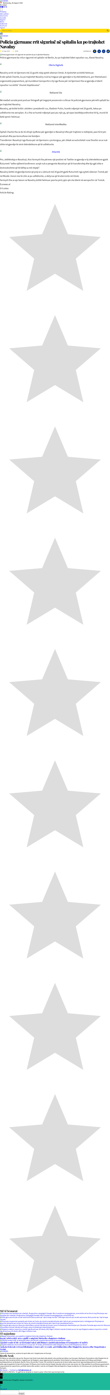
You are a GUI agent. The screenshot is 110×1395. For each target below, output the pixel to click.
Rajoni (2, 20)
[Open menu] (1, 34)
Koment (4, 1389)
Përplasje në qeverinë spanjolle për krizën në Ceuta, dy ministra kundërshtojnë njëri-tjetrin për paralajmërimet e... (52, 1322)
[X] (6, 7)
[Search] (1, 38)
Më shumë (4, 1370)
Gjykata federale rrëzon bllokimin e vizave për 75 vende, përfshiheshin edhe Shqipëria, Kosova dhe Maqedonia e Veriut (53, 1348)
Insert (21, 1394)
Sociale (3, 18)
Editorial (3, 24)
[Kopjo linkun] (108, 51)
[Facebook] (0, 7)
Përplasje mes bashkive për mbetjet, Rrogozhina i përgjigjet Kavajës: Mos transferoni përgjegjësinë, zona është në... (53, 1314)
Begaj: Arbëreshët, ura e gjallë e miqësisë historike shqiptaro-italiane (32, 1338)
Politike (3, 12)
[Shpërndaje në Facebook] (94, 51)
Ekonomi (4, 16)
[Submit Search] (108, 31)
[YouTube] (2, 7)
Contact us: (20, 1370)
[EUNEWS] (4, 1351)
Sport (2, 28)
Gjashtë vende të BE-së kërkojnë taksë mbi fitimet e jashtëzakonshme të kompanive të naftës (44, 1342)
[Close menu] (1, 9)
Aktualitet (4, 14)
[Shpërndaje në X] (99, 51)
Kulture (3, 26)
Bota (2, 22)
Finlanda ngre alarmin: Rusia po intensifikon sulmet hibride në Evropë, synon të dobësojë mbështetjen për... (55, 1326)
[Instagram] (4, 7)
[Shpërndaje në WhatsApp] (103, 51)
